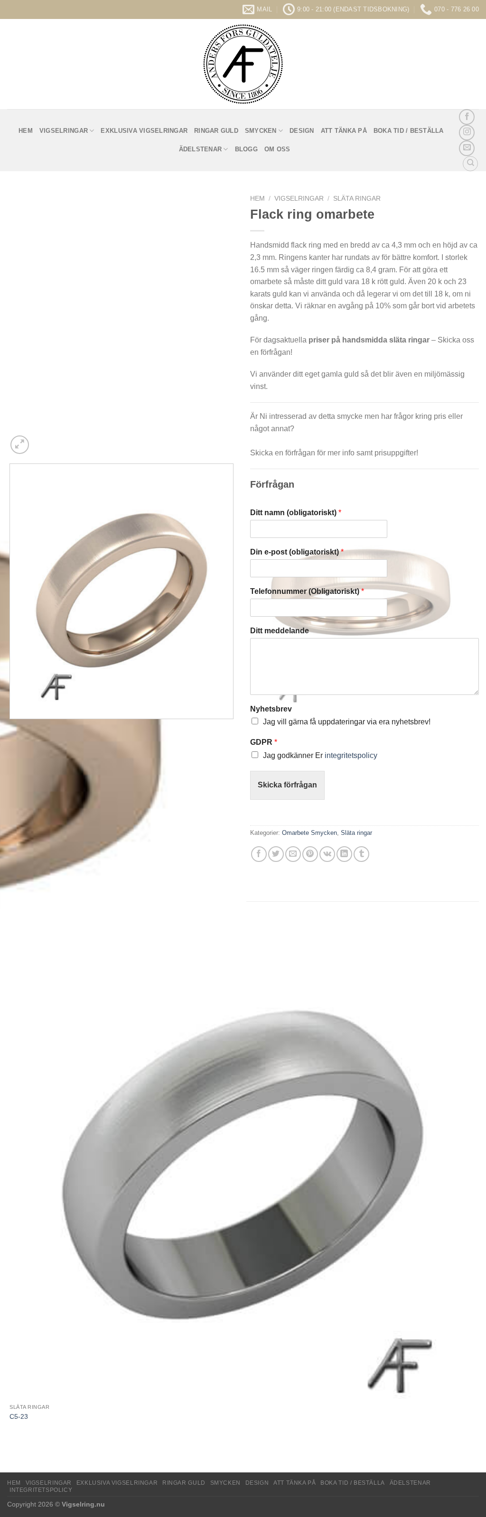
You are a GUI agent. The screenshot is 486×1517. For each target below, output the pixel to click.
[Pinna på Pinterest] (310, 854)
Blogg (246, 149)
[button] (19, 444)
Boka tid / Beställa (409, 130)
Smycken (261, 130)
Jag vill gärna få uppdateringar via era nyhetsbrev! (346, 722)
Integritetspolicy (40, 1490)
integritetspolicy (351, 755)
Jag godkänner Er (320, 755)
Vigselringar (63, 130)
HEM (26, 130)
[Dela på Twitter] (276, 854)
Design (302, 130)
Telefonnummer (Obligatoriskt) (307, 591)
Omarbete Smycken (309, 832)
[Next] (42, 439)
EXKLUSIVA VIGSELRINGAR (144, 130)
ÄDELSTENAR (200, 149)
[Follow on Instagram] (467, 132)
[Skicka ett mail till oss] (467, 148)
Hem (257, 198)
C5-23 (18, 1416)
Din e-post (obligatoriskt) (297, 552)
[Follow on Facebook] (467, 117)
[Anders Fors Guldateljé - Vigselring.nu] (243, 64)
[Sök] (470, 163)
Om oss (277, 149)
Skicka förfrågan (287, 785)
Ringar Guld (216, 130)
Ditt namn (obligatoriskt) (295, 513)
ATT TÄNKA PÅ (344, 130)
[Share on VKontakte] (327, 854)
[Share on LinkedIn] (344, 854)
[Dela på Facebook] (259, 854)
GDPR (263, 742)
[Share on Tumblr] (361, 854)
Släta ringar (357, 198)
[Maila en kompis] (293, 854)
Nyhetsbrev (271, 709)
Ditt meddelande (279, 631)
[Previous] (11, 728)
